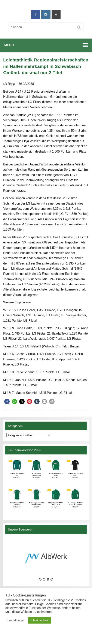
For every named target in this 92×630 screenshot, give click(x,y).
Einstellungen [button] (15, 620)
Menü (9, 45)
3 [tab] (48, 579)
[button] (7, 401)
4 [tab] (51, 579)
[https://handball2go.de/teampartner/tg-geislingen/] (45, 486)
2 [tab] (44, 579)
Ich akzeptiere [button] (39, 620)
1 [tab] (40, 579)
